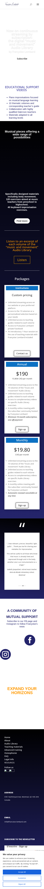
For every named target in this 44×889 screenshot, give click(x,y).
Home (7, 737)
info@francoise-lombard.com (15, 822)
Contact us (22, 353)
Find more (22, 221)
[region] (22, 870)
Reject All (22, 884)
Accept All (22, 872)
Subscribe (22, 58)
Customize (22, 878)
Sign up (22, 429)
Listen (22, 260)
